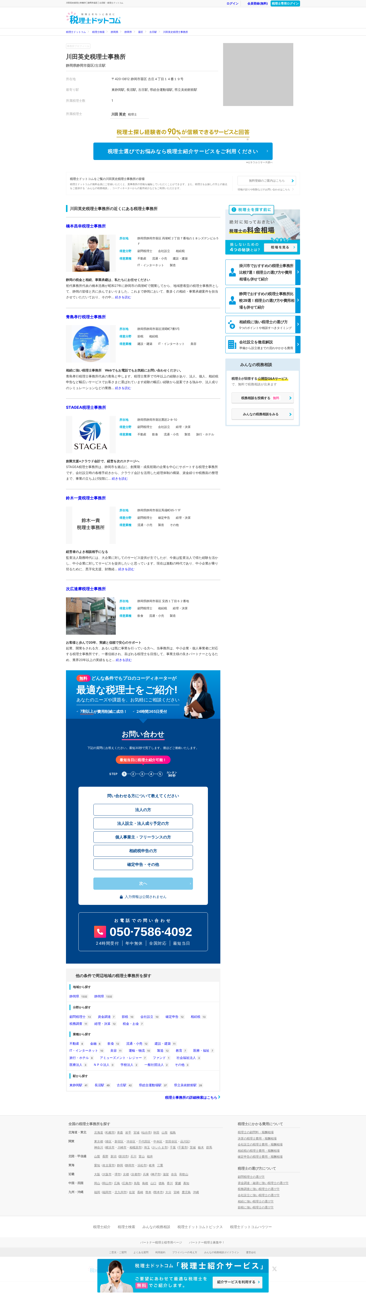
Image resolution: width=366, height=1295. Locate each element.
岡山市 (107, 1183)
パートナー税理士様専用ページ (161, 1242)
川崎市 (122, 1147)
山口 (153, 1183)
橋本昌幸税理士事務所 (86, 225)
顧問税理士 (80, 1017)
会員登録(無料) (257, 3)
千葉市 (182, 1147)
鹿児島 (186, 1192)
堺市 (118, 1174)
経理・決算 (105, 1024)
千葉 (173, 1147)
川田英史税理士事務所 (175, 31)
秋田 (156, 1132)
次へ (143, 883)
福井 (150, 1156)
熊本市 (158, 1192)
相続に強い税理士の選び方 (256, 1201)
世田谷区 (171, 1141)
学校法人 (129, 1065)
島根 (145, 1183)
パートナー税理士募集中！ (207, 1242)
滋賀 (166, 1174)
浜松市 (141, 1165)
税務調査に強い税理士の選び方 (259, 1189)
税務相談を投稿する (260, 398)
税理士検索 (98, 31)
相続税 (198, 1017)
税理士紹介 (102, 1227)
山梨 (97, 1156)
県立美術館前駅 (188, 1085)
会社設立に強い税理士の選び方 (259, 1195)
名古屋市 (109, 1165)
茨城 (193, 1147)
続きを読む (123, 297)
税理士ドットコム (76, 31)
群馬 (209, 1147)
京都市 (135, 1174)
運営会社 (251, 1252)
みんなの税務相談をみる (261, 414)
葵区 (140, 31)
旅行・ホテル (81, 1058)
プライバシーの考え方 (184, 1252)
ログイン (233, 3)
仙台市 (146, 1132)
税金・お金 (133, 1024)
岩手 (128, 1132)
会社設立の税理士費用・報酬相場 (260, 1144)
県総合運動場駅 (153, 1085)
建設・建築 (165, 1043)
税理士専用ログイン (285, 3)
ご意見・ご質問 (117, 1252)
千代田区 (144, 1141)
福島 (173, 1132)
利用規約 (160, 1252)
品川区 (184, 1141)
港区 (109, 1141)
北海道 (98, 1132)
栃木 (201, 1147)
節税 (127, 1017)
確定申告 (174, 1017)
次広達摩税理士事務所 (86, 588)
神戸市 (155, 1174)
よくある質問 (140, 1252)
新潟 (114, 1156)
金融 (95, 1043)
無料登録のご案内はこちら (267, 180)
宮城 (136, 1132)
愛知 (97, 1165)
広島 (117, 1183)
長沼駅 (102, 1085)
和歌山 (183, 1174)
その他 (181, 1065)
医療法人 (77, 1065)
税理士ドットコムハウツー (251, 1227)
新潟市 (123, 1156)
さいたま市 (159, 1147)
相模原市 (135, 1147)
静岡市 (128, 31)
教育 (181, 1050)
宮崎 (177, 1192)
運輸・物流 (139, 1050)
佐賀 (132, 1192)
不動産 (76, 1043)
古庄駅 (153, 31)
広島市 (126, 1183)
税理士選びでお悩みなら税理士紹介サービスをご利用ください (183, 151)
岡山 (97, 1183)
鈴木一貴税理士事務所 (86, 497)
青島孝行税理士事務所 (86, 316)
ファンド (161, 1058)
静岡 (120, 1165)
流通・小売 (136, 1043)
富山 (142, 1156)
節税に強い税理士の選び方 (256, 1207)
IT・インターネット (86, 1050)
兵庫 (146, 1174)
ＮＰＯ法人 (103, 1065)
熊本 (148, 1192)
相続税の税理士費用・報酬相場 (259, 1150)
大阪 (97, 1174)
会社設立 (149, 1017)
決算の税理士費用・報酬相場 (257, 1138)
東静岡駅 (78, 1085)
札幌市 (110, 1132)
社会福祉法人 (188, 1058)
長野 (105, 1156)
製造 (163, 1050)
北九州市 (120, 1192)
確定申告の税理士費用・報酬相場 (260, 1156)
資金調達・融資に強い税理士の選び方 (263, 1183)
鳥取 (137, 1183)
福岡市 (107, 1192)
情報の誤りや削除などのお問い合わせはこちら (264, 189)
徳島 (162, 1183)
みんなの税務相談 (156, 1227)
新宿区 (119, 1141)
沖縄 (196, 1192)
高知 (186, 1183)
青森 (120, 1132)
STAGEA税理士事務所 (86, 407)
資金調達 (106, 1017)
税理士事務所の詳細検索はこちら (191, 1097)
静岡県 (114, 31)
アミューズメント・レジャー (123, 1058)
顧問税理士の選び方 (251, 1177)
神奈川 (98, 1147)
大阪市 (107, 1174)
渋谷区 (130, 1141)
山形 (165, 1132)
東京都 (98, 1141)
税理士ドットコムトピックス (200, 1227)
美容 (116, 1050)
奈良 (174, 1174)
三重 (160, 1165)
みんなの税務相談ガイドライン (221, 1252)
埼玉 (147, 1147)
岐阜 (152, 1165)
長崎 (140, 1192)
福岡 (97, 1192)
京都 (126, 1174)
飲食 (113, 1043)
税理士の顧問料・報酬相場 (256, 1132)
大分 (168, 1192)
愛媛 (178, 1183)
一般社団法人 (156, 1065)
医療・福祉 (203, 1050)
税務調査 (78, 1024)
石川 (133, 1156)
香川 (170, 1183)
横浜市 (110, 1147)
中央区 (157, 1141)
